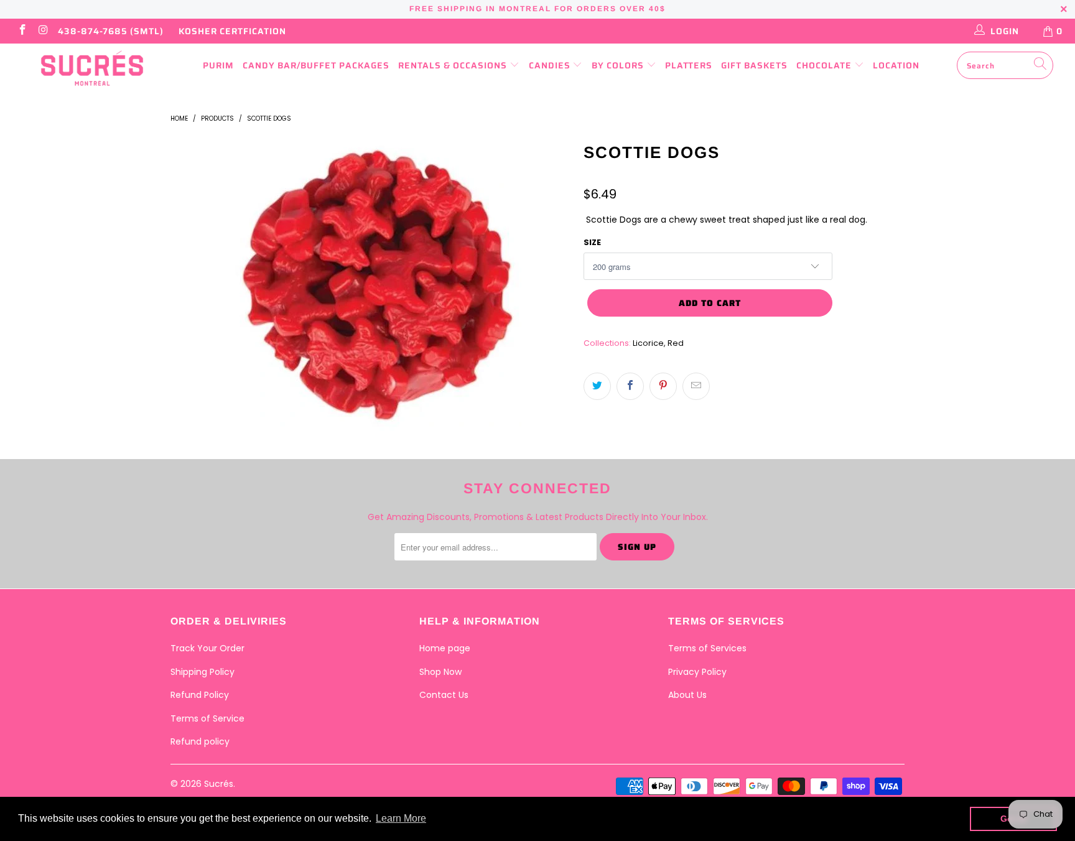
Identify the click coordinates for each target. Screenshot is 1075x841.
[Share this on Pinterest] (663, 386)
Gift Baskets (754, 65)
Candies (551, 65)
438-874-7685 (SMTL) (111, 31)
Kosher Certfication (232, 31)
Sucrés (218, 784)
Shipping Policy (202, 672)
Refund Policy (199, 695)
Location (896, 65)
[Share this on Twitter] (597, 386)
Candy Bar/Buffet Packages (316, 65)
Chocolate (825, 65)
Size (592, 242)
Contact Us (443, 695)
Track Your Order (207, 648)
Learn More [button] (401, 818)
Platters (688, 65)
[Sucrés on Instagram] (43, 31)
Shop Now (440, 672)
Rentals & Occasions (454, 65)
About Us (687, 695)
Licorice (648, 343)
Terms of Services (707, 648)
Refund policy (200, 741)
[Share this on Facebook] (630, 386)
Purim (218, 65)
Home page (444, 648)
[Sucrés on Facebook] (22, 31)
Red (676, 343)
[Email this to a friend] (696, 386)
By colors (619, 65)
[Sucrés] (92, 68)
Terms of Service (207, 718)
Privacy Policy (697, 672)
